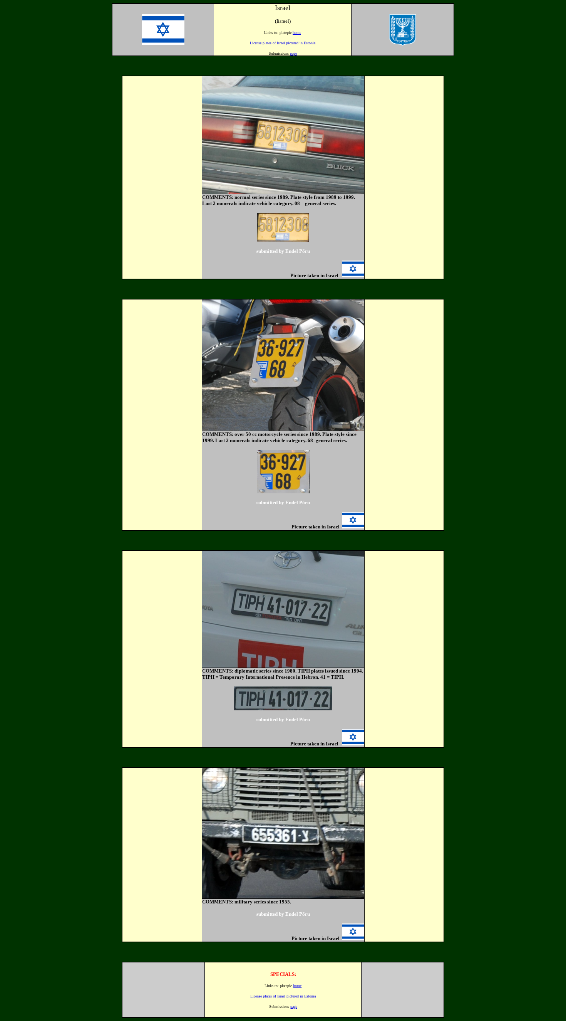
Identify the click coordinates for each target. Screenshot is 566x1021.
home (297, 32)
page (293, 53)
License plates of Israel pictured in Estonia (282, 43)
